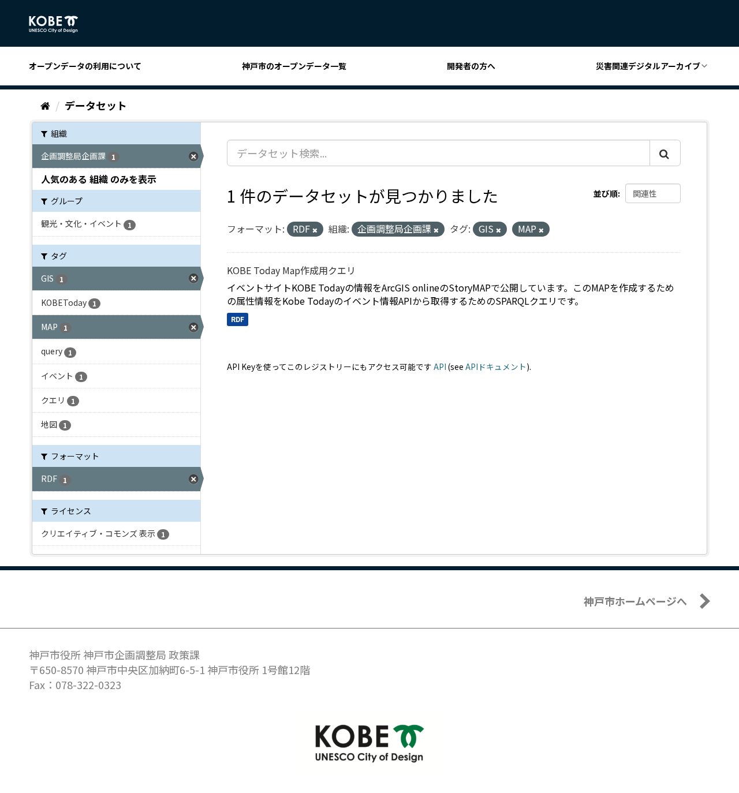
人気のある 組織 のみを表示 (98, 179)
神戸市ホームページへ (635, 600)
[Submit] (665, 153)
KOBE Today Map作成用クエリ (291, 270)
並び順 (606, 193)
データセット (96, 105)
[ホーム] (45, 105)
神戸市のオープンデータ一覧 (294, 66)
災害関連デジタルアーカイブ (648, 66)
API (440, 366)
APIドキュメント (496, 366)
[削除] (315, 229)
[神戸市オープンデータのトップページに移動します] (60, 24)
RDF (237, 319)
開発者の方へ (471, 66)
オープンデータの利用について (85, 66)
